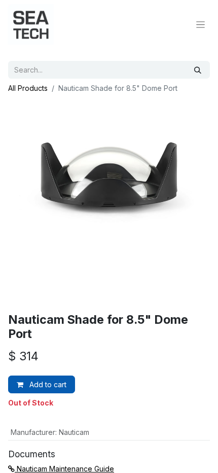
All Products (28, 88)
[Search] (198, 70)
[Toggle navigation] (200, 24)
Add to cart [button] (46, 384)
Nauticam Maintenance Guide (64, 468)
